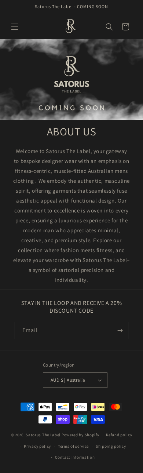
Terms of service (73, 446)
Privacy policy (37, 446)
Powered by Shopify (80, 434)
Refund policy (119, 434)
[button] (15, 27)
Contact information (75, 457)
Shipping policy (111, 446)
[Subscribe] (120, 330)
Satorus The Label (44, 434)
